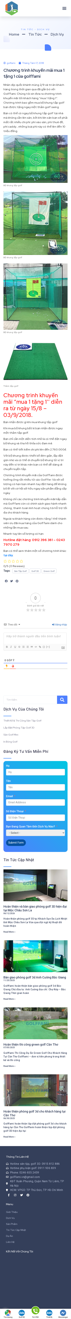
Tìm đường (8, 1317)
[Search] (62, 700)
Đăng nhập (61, 624)
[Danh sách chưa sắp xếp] (27, 647)
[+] (48, 646)
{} (44, 646)
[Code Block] (36, 647)
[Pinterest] (28, 1195)
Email (9, 796)
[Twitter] (21, 1195)
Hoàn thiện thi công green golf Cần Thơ (30, 1044)
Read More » (9, 932)
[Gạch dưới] (15, 647)
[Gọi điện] (35, 1311)
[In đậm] (7, 647)
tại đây (8, 555)
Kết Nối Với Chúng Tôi (19, 1251)
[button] (64, 8)
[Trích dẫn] (31, 647)
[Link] (40, 647)
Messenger (63, 1317)
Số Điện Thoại (15, 811)
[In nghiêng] (11, 647)
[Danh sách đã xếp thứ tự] (23, 647)
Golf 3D (22, 1317)
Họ (7, 765)
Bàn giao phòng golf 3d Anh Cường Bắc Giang (34, 977)
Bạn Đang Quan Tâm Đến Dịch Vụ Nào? (30, 826)
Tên (8, 781)
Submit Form (16, 842)
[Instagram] (15, 1195)
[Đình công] (19, 647)
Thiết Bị (49, 1317)
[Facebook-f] (9, 1195)
